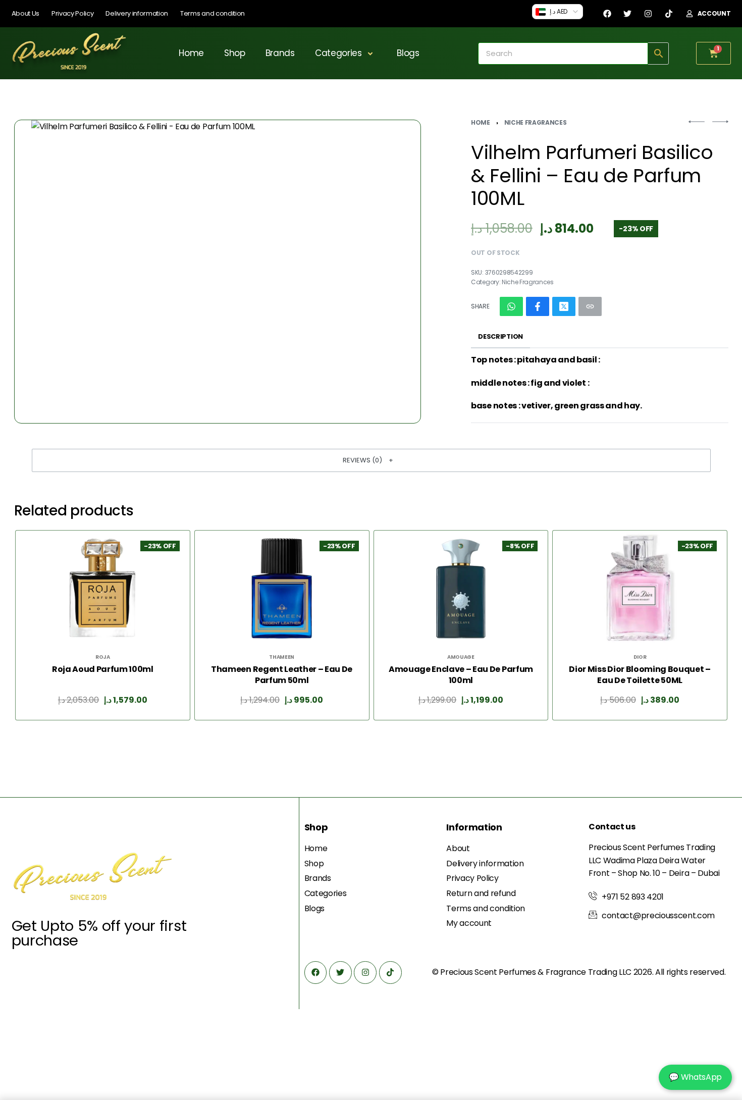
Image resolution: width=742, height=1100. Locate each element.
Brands (280, 53)
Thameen (281, 657)
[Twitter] (627, 14)
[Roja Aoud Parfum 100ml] (102, 589)
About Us (25, 13)
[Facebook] (607, 14)
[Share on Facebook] (537, 306)
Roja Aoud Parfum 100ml (102, 669)
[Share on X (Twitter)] (563, 306)
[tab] (500, 336)
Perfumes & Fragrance (542, 972)
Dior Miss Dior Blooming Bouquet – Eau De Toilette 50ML (639, 675)
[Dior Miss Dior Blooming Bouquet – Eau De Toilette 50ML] (639, 589)
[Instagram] (648, 14)
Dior (639, 657)
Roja (102, 657)
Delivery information (136, 13)
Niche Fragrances (535, 122)
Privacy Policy (72, 13)
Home (191, 53)
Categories (338, 53)
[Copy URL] (590, 306)
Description (500, 336)
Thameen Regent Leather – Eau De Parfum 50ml (281, 675)
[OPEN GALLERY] (218, 271)
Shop (234, 53)
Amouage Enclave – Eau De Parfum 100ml (460, 675)
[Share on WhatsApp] (511, 306)
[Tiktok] (669, 14)
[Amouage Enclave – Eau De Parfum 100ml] (460, 589)
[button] (371, 460)
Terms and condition (212, 13)
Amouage (460, 657)
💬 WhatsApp (695, 1077)
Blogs (408, 53)
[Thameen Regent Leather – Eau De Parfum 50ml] (282, 589)
